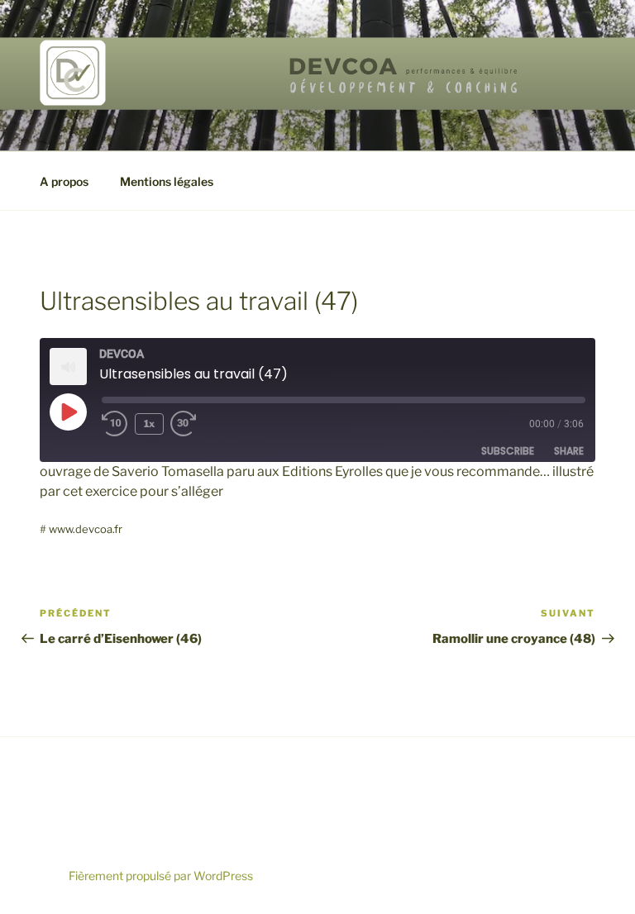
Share (569, 451)
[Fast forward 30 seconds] (196, 424)
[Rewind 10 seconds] (115, 424)
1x (149, 423)
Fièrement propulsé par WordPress (161, 876)
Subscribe (507, 451)
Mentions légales (166, 181)
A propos (64, 181)
